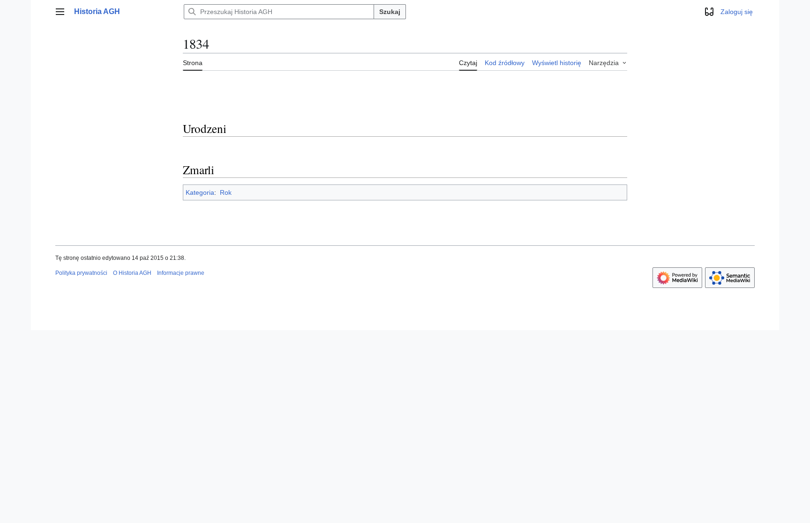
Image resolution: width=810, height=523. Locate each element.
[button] (60, 11)
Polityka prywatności (81, 273)
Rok (226, 192)
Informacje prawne (180, 273)
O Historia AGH (132, 273)
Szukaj (389, 11)
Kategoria (200, 192)
